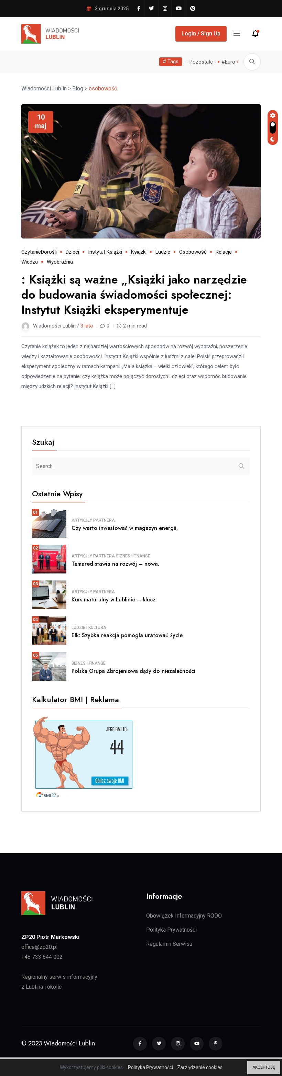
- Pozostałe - (201, 62)
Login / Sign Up (201, 33)
